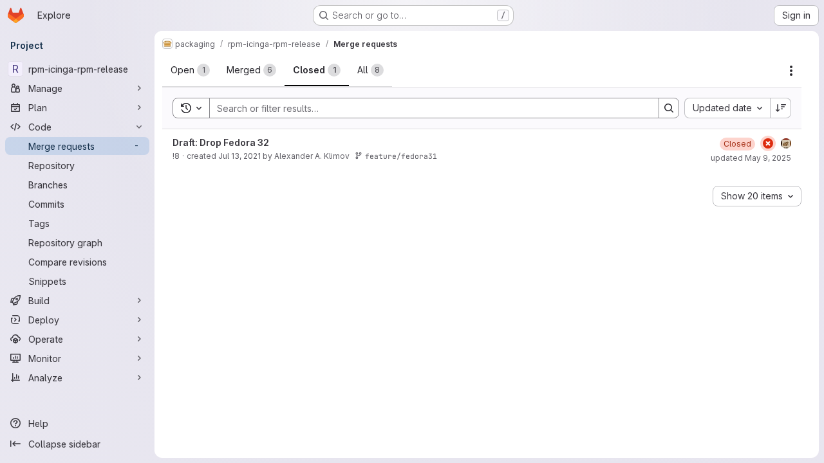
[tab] (190, 70)
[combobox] (727, 108)
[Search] (669, 108)
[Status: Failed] (768, 143)
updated (751, 158)
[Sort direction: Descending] (781, 108)
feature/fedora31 (401, 156)
